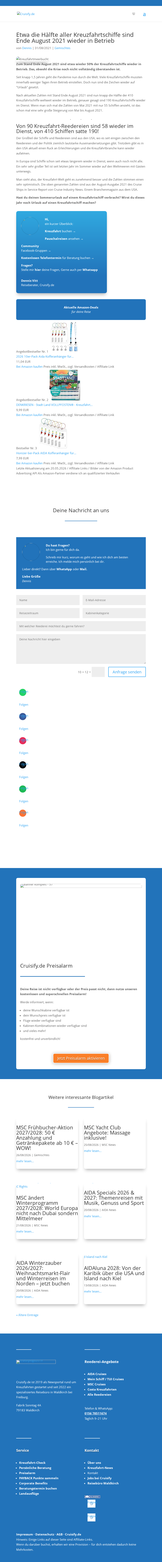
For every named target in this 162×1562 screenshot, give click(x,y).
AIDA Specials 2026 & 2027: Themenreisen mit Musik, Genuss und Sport (114, 1197)
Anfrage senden (127, 672)
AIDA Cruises (97, 1374)
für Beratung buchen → (57, 258)
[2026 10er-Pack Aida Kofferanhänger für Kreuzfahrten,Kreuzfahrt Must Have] (64, 351)
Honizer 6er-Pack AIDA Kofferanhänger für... (46, 453)
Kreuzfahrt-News (100, 1468)
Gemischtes (62, 48)
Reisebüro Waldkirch (103, 1483)
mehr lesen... (25, 1161)
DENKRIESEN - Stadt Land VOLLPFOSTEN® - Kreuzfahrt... (54, 405)
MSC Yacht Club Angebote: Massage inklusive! (107, 1132)
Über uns (94, 1463)
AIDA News (109, 1210)
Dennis (27, 48)
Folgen (23, 704)
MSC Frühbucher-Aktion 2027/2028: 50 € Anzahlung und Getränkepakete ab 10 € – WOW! (47, 1138)
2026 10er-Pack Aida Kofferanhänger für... (45, 356)
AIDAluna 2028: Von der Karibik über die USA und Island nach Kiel (114, 1273)
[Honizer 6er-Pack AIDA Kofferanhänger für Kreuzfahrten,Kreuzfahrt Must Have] (53, 448)
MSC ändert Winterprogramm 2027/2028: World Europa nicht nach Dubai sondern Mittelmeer (47, 1208)
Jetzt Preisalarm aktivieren (81, 1058)
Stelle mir (31, 270)
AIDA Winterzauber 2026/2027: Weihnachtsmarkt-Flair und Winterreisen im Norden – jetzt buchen (43, 1273)
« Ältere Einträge (27, 1315)
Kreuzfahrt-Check (32, 1463)
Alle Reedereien (99, 1394)
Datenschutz (44, 1534)
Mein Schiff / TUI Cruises (106, 1379)
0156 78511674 (96, 1413)
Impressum (24, 1534)
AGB (60, 1534)
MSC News (109, 1145)
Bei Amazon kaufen (29, 366)
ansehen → (64, 239)
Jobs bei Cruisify (100, 1478)
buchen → (60, 231)
